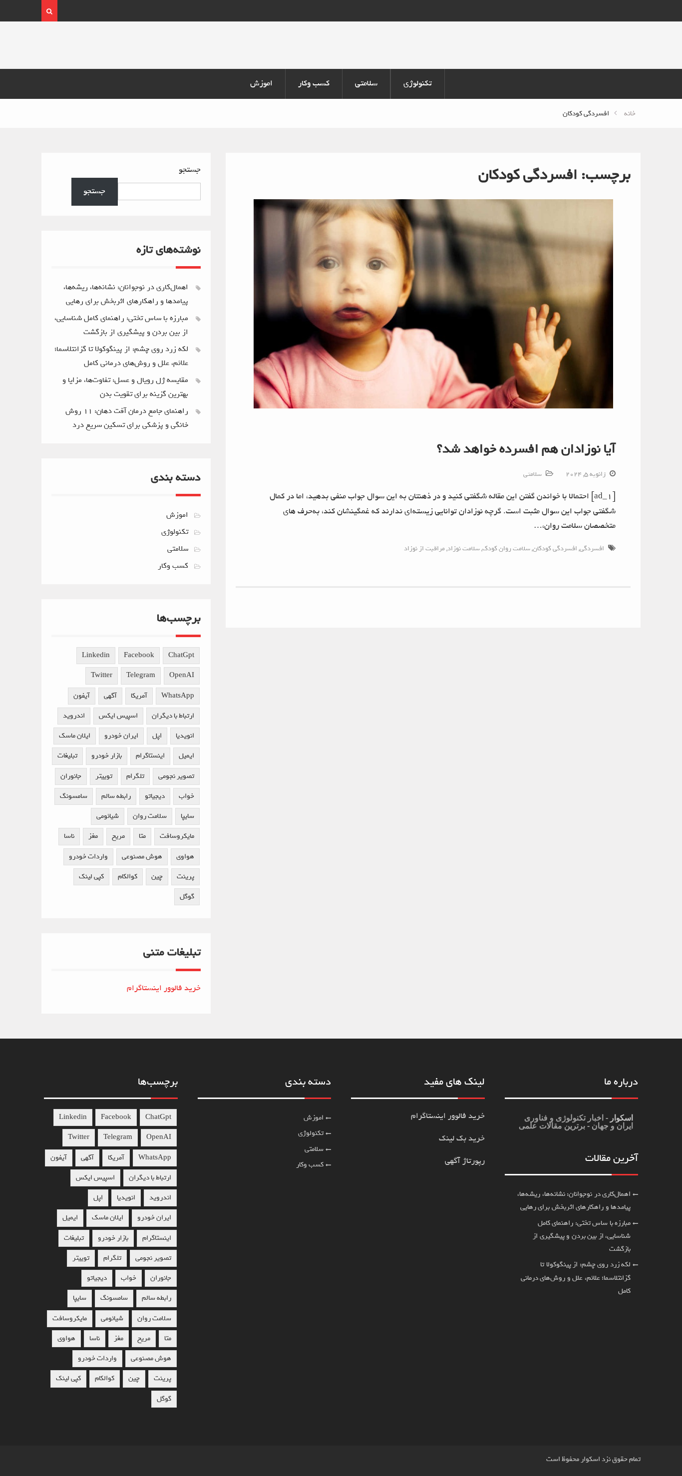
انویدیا (185, 735)
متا (142, 836)
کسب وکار (314, 83)
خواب (186, 796)
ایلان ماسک (74, 735)
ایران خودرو (121, 735)
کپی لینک (91, 876)
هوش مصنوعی (142, 856)
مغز (93, 836)
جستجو (190, 169)
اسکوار (620, 1117)
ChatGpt (181, 655)
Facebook (139, 655)
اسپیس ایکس (118, 716)
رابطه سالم (116, 796)
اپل (157, 735)
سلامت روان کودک (506, 548)
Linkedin (96, 655)
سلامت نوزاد (463, 548)
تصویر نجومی (176, 776)
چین (157, 876)
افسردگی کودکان (555, 548)
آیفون (81, 696)
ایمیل (186, 755)
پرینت (185, 876)
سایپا (187, 816)
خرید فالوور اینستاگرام (164, 988)
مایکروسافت (177, 836)
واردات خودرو (88, 856)
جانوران (70, 776)
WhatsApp (177, 696)
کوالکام (127, 876)
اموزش (261, 83)
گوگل (187, 896)
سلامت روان (150, 816)
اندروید (74, 716)
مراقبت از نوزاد (424, 548)
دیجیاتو (155, 796)
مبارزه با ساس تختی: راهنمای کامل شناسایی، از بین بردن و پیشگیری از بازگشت (582, 1236)
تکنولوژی (417, 83)
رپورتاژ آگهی (465, 1160)
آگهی (110, 696)
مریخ (118, 836)
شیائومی (107, 816)
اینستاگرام (150, 755)
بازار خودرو (106, 755)
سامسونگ (73, 796)
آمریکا (139, 696)
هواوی (185, 856)
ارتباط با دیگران (173, 716)
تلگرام (135, 776)
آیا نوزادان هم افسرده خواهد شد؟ (526, 448)
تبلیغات (67, 755)
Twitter (101, 675)
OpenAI (181, 675)
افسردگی (592, 548)
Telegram (140, 675)
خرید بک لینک (462, 1138)
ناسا (69, 836)
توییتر (103, 776)
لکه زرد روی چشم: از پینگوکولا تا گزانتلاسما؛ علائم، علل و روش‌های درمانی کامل (576, 1278)
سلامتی (366, 83)
